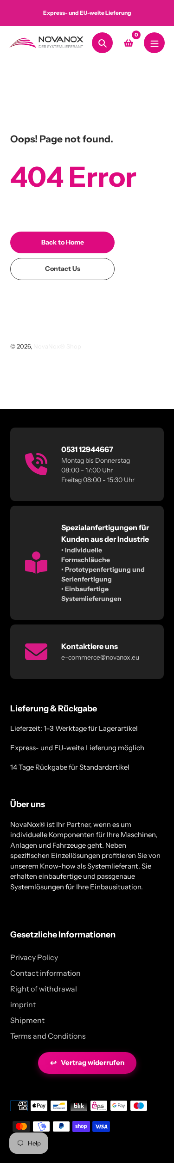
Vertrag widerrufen (87, 1062)
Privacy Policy (34, 957)
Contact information (45, 973)
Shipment (27, 1020)
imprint (23, 1004)
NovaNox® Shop (57, 346)
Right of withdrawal (43, 988)
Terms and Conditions (48, 1036)
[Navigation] (154, 42)
